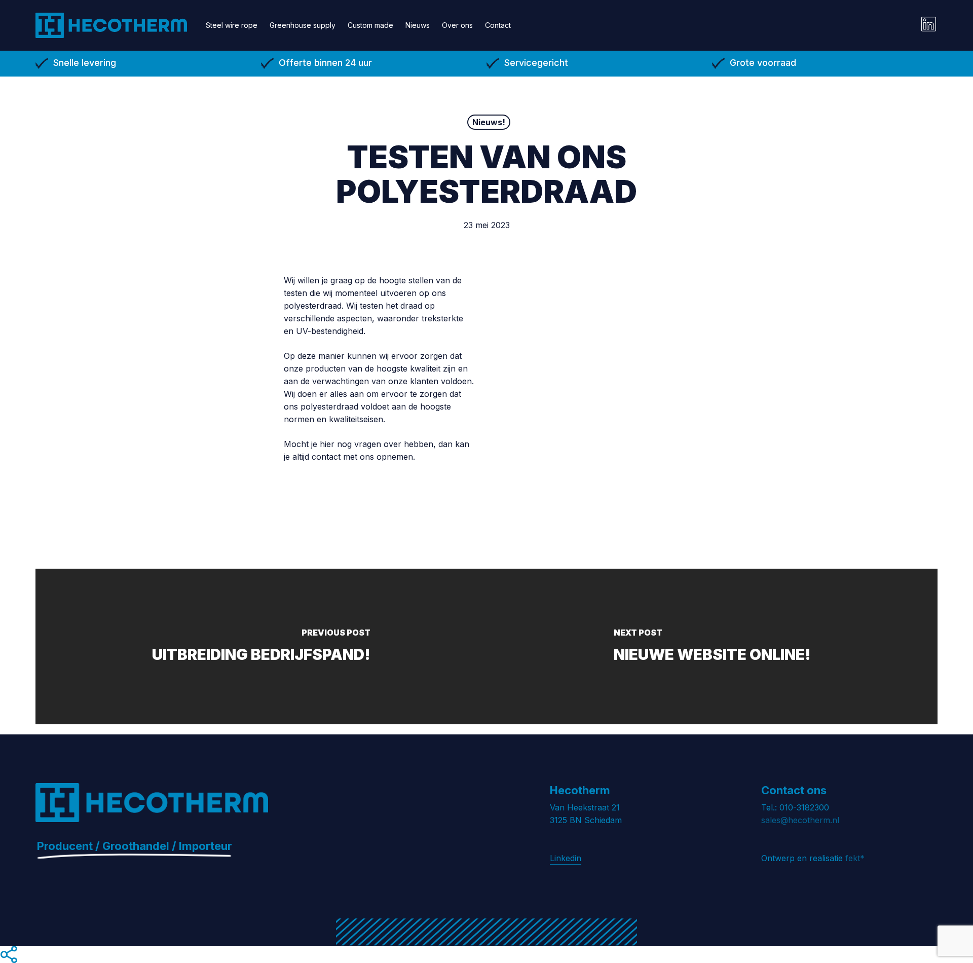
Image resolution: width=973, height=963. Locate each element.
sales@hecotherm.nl (800, 820)
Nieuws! (488, 122)
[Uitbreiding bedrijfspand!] (260, 647)
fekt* (855, 858)
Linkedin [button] (565, 858)
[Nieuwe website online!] (712, 647)
